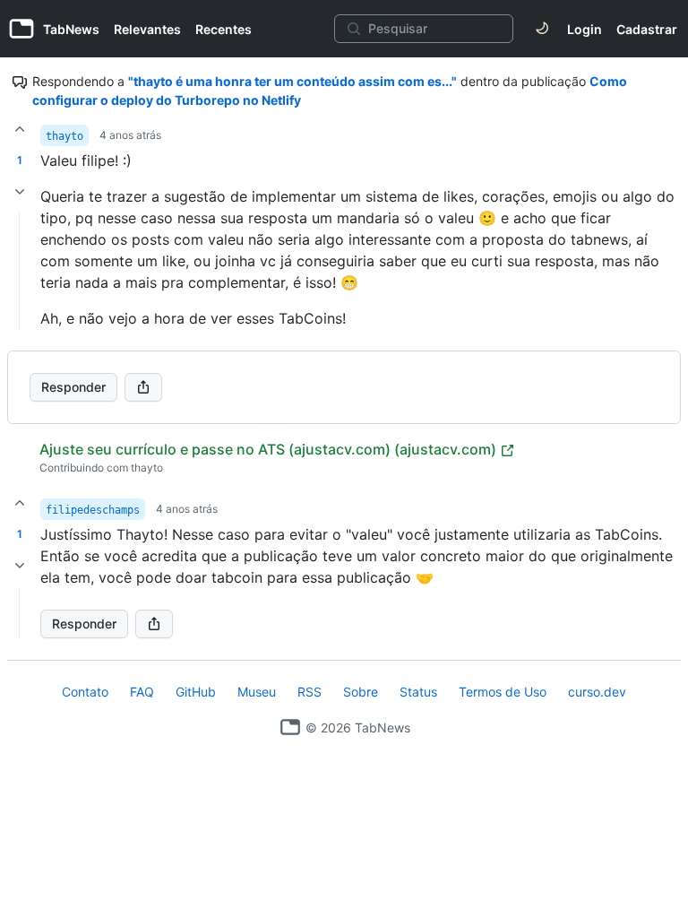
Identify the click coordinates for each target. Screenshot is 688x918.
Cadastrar (646, 29)
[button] (20, 613)
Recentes (223, 29)
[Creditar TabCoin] (19, 129)
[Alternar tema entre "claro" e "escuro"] (542, 28)
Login (584, 29)
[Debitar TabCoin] (19, 191)
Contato (85, 691)
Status (418, 691)
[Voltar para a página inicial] (290, 727)
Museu (256, 691)
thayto (64, 136)
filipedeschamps (93, 510)
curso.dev (597, 691)
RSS (309, 691)
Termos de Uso (502, 691)
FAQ (142, 691)
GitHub (196, 691)
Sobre (360, 691)
